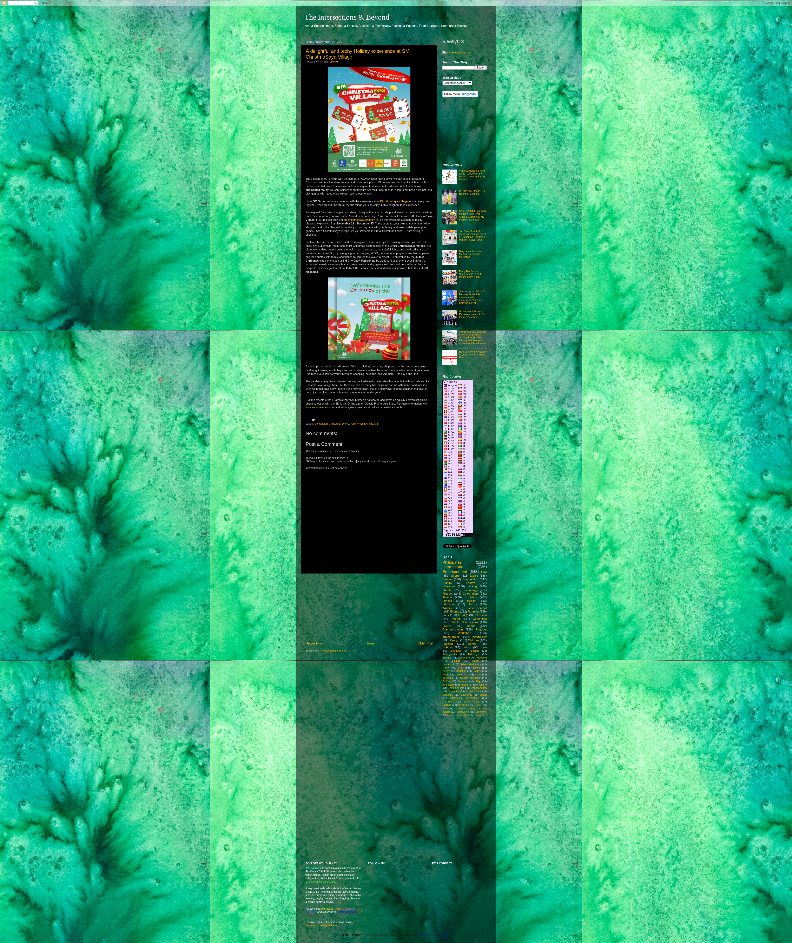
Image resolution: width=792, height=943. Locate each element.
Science (446, 657)
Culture (447, 582)
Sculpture (447, 694)
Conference (461, 674)
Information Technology (464, 698)
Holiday (363, 423)
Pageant (481, 629)
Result (471, 626)
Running (473, 611)
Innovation (451, 715)
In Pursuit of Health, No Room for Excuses (472, 192)
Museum (477, 715)
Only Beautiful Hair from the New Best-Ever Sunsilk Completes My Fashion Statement (472, 215)
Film (484, 572)
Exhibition (470, 597)
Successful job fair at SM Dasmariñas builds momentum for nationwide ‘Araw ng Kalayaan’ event (473, 297)
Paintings (473, 654)
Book (445, 615)
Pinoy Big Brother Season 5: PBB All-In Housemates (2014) (470, 274)
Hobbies (447, 647)
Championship (456, 688)
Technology (470, 590)
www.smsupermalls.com (320, 407)
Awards (447, 597)
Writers (447, 608)
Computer (453, 691)
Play (477, 681)
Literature (448, 586)
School (472, 643)
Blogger (445, 935)
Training (471, 708)
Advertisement (477, 608)
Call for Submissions (464, 622)
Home (370, 643)
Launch (466, 647)
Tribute (457, 708)
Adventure (464, 657)
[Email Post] (312, 419)
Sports (455, 575)
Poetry (446, 671)
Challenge (466, 694)
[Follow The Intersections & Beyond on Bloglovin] (460, 96)
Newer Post (314, 643)
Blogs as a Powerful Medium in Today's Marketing (470, 254)
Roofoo (422, 935)
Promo (446, 626)
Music (474, 575)
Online (483, 684)
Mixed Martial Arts (471, 664)
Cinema (447, 579)
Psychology (479, 636)
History (472, 604)
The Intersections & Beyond (346, 17)
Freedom (482, 657)
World (456, 618)
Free (460, 667)
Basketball (448, 677)
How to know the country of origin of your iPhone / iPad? (473, 354)
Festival (471, 582)
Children (473, 640)
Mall (376, 423)
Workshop (464, 633)
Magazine (448, 701)
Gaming (446, 704)
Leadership (448, 664)
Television (480, 615)
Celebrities (480, 618)
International (453, 567)
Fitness (447, 600)
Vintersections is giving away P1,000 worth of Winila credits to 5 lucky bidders (472, 175)
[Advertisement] (369, 607)
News (445, 708)
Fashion (447, 643)
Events (345, 423)
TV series (463, 704)
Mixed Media (465, 715)
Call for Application (470, 677)
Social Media (473, 691)
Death (483, 694)
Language (455, 650)
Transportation (478, 688)
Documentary (471, 701)
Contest (477, 671)
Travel (445, 667)
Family (354, 423)
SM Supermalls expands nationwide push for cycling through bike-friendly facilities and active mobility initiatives (473, 337)
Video (475, 661)
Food (461, 615)
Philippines (452, 562)
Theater (447, 590)
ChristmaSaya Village (394, 201)
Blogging (466, 684)
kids (371, 423)
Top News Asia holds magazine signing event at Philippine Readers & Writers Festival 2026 (472, 235)
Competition (470, 579)
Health (471, 600)
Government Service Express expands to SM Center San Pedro (472, 314)
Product (447, 593)
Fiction (446, 681)
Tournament (463, 711)
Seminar (455, 661)
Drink (445, 674)
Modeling (461, 671)
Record (476, 667)
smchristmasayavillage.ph (359, 219)
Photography (449, 654)
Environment (450, 636)
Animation (448, 684)
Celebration (321, 423)
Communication (452, 629)
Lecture (475, 650)
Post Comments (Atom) (333, 650)
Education (448, 604)
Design (454, 640)
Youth (483, 647)
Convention (481, 711)
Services (462, 681)
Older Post (425, 643)
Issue (478, 674)
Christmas (334, 423)
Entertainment (454, 571)
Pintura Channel (346, 912)
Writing (472, 586)
